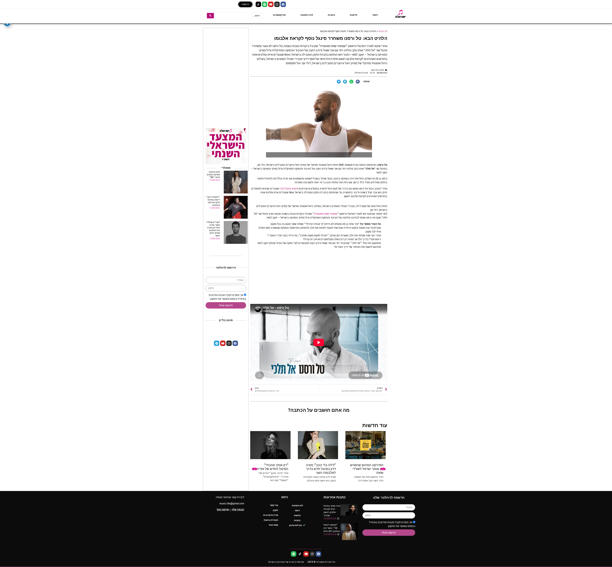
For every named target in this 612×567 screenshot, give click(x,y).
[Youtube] (270, 4)
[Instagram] (277, 4)
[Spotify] (264, 4)
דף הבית (383, 31)
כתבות (331, 15)
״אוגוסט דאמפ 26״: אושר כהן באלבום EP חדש (332, 528)
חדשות (353, 15)
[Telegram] (216, 343)
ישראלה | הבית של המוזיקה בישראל (286, 562)
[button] (245, 4)
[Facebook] (283, 4)
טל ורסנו (374, 70)
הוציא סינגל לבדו (289, 188)
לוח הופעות (307, 15)
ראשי (375, 15)
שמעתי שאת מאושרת (325, 213)
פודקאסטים (279, 15)
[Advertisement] (318, 278)
